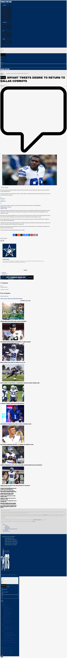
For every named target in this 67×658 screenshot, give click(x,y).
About (4, 524)
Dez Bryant (2, 198)
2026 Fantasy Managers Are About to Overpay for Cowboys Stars (16, 444)
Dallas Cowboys (45, 514)
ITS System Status (6, 531)
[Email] (34, 235)
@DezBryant (2, 200)
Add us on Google (5, 187)
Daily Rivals (33, 521)
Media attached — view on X (5, 206)
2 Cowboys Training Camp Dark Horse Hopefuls (12, 403)
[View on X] (0, 203)
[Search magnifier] (1, 51)
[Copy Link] (37, 235)
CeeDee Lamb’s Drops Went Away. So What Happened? (13, 321)
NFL (56, 514)
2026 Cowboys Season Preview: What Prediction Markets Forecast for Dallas (8, 506)
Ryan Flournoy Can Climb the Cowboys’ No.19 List (12, 362)
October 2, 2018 (3, 208)
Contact (6, 525)
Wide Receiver (4, 273)
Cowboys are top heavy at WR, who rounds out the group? (15, 485)
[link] (14, 235)
